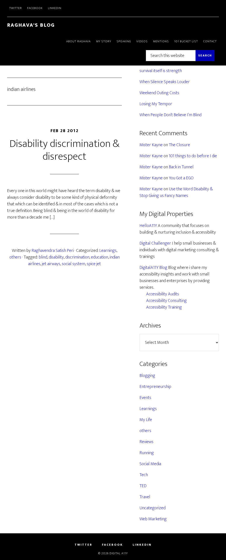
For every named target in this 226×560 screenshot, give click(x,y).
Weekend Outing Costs (159, 93)
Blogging (147, 375)
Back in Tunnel (181, 167)
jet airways (51, 264)
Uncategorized (152, 508)
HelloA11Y (148, 225)
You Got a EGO (181, 178)
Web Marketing (153, 519)
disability (56, 257)
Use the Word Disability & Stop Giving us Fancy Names (176, 192)
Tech (143, 475)
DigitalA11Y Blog (153, 267)
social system (73, 264)
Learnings (108, 250)
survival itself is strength (160, 71)
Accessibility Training (164, 307)
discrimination (77, 257)
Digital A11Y (118, 553)
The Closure (179, 145)
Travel (144, 497)
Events (145, 397)
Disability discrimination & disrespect (64, 150)
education (99, 257)
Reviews (146, 442)
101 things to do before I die (193, 156)
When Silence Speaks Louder (164, 82)
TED (143, 486)
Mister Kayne (151, 145)
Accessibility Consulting (166, 300)
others (15, 257)
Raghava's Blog (31, 25)
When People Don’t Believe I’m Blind (170, 115)
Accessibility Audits (162, 294)
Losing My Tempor (155, 104)
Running (146, 453)
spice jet (94, 264)
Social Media (150, 464)
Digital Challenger (155, 243)
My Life (145, 419)
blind (43, 257)
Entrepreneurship (155, 386)
